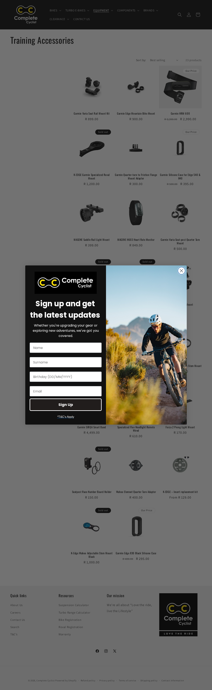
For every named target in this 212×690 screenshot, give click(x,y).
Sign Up (65, 404)
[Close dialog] (181, 270)
